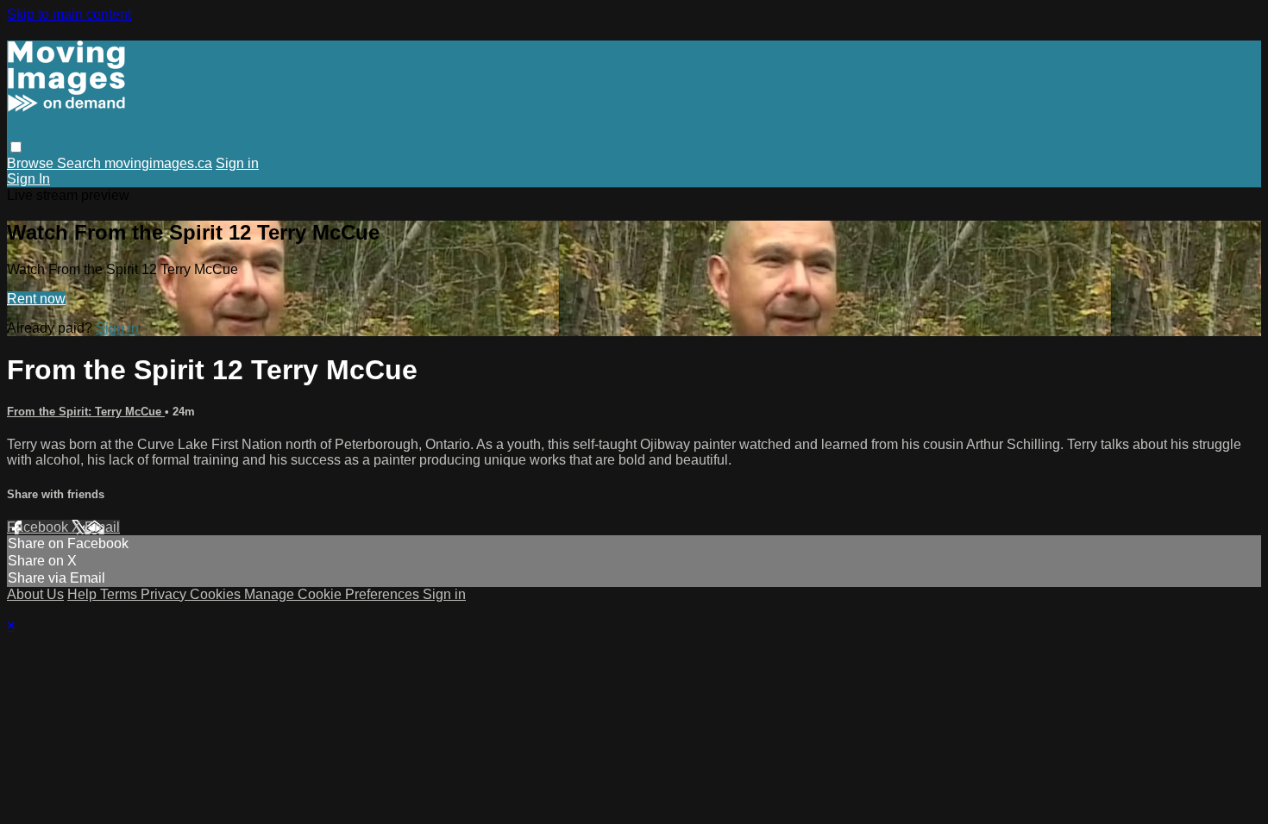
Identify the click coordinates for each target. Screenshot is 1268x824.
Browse (32, 163)
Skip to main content (69, 14)
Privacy (165, 594)
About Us (35, 594)
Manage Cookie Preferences (333, 594)
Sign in (237, 163)
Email (102, 527)
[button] (16, 147)
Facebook (39, 527)
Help (83, 594)
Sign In (28, 179)
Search (80, 163)
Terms (120, 594)
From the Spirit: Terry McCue (86, 411)
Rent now (36, 298)
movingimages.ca (158, 163)
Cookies (217, 594)
